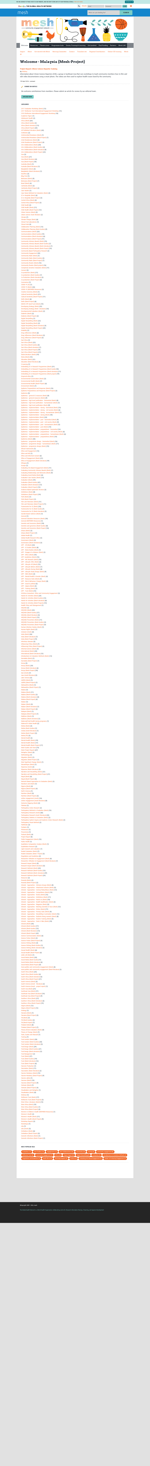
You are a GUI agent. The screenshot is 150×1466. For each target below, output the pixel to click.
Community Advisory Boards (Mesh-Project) (35, 248)
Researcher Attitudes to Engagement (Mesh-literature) (38, 861)
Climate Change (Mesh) (28, 219)
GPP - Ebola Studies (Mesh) (29, 550)
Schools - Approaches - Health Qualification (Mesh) (37, 902)
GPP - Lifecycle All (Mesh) (29, 564)
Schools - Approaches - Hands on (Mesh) (34, 899)
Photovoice (24, 829)
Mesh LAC (122, 45)
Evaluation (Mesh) (26, 480)
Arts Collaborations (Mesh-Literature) (32, 149)
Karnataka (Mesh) (26, 658)
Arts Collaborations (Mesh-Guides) (32, 147)
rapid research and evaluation (30, 849)
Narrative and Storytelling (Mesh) (31, 772)
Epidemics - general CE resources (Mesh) (34, 395)
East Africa (24, 340)
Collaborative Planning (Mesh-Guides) (33, 229)
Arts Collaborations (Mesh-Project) (32, 152)
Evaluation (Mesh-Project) (29, 487)
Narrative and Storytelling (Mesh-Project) (34, 774)
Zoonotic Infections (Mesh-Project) (32, 1138)
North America (25, 791)
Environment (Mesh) (27, 386)
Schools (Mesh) (26, 924)
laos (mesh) (25, 673)
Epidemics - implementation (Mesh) (32, 417)
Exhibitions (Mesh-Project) (29, 494)
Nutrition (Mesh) (26, 793)
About (30, 51)
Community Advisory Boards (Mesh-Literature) (35, 246)
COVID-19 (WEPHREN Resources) (31, 289)
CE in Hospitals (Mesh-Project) (30, 198)
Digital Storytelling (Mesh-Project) (31, 328)
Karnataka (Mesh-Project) (29, 661)
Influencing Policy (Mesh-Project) (31, 646)
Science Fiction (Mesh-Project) (30, 940)
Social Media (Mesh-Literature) (30, 962)
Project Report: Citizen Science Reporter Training (38, 69)
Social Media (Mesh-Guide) (29, 960)
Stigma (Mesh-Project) (28, 1008)
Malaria (23, 690)
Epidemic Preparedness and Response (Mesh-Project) (38, 391)
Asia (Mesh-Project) (27, 162)
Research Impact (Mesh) (28, 863)
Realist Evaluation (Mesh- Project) (31, 854)
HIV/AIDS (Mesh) (26, 610)
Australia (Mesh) (26, 164)
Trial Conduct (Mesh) (27, 1039)
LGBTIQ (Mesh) (25, 680)
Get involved (92, 45)
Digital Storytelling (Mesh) (29, 321)
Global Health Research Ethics (30, 538)
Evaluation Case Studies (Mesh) (31, 477)
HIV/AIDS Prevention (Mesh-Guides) (32, 622)
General (23, 516)
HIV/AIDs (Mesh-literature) (29, 615)
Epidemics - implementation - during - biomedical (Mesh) (39, 407)
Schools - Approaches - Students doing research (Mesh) (38, 916)
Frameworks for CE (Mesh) (29, 506)
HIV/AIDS (24, 608)
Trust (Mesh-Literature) (28, 1061)
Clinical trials (25, 224)
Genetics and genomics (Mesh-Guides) (33, 526)
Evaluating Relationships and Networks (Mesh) (36, 473)
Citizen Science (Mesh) (28, 212)
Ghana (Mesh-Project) (28, 533)
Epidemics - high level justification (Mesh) (34, 405)
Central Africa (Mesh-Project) (30, 203)
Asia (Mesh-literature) (28, 159)
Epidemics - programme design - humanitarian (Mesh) (38, 444)
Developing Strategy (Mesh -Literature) (33, 309)
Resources (34, 45)
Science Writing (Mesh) (28, 943)
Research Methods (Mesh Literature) (32, 873)
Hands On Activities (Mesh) (29, 596)
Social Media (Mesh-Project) (30, 965)
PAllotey (24, 71)
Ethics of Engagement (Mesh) (30, 458)
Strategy (23, 1010)
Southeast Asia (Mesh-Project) (30, 996)
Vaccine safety (25, 1078)
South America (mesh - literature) (31, 984)
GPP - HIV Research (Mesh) (29, 559)
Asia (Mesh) (25, 157)
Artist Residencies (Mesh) (29, 140)
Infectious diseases (27, 641)
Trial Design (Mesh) (27, 1047)
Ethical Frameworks (27, 449)
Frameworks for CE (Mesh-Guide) (31, 509)
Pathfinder (24, 825)
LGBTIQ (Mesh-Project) (28, 682)
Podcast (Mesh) (26, 834)
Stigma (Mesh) (25, 1006)
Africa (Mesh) (25, 121)
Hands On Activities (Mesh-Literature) (33, 600)
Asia (22, 154)
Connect (23, 270)
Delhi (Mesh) (25, 299)
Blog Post (24, 176)
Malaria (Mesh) (25, 692)
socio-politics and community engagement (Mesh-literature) (40, 969)
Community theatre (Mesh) (29, 263)
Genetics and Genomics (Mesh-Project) (33, 528)
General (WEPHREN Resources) (31, 521)
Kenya (23, 663)
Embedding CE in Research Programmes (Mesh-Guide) (38, 369)
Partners (113, 45)
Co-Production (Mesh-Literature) (31, 277)
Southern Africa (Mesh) (28, 998)
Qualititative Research (28, 846)
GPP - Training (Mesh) (28, 588)
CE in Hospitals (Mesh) (28, 195)
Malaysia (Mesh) (26, 711)
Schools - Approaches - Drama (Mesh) (33, 895)
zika (22, 1126)
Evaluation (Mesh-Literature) (30, 485)
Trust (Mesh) (25, 1056)
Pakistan (23, 805)
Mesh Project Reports (28, 750)
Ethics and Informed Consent (30, 456)
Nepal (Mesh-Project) (27, 779)
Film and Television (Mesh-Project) (32, 504)
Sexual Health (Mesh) (28, 950)
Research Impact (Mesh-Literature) (32, 866)
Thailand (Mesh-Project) (28, 1027)
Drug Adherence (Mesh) (28, 333)
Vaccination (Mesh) (27, 1068)
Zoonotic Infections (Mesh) (29, 1136)
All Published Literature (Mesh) (31, 130)
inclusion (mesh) (26, 632)
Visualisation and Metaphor (29, 1090)
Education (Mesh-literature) (29, 362)
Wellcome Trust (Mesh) (28, 1097)
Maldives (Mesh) (26, 716)
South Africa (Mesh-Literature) (30, 977)
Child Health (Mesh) (27, 207)
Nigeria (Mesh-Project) (28, 788)
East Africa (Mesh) (26, 342)
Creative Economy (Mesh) (29, 292)
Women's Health (26, 1114)
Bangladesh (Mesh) (27, 169)
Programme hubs (58, 45)
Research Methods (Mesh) (29, 868)
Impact (22, 51)
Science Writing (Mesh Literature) (31, 948)
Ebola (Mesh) (25, 357)
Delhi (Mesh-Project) (27, 301)
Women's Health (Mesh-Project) (31, 1119)
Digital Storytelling (27, 318)
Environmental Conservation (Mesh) (32, 378)
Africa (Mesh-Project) (27, 128)
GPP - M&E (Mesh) (27, 574)
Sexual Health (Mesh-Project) (30, 952)
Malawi (23, 702)
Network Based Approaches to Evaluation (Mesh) (36, 781)
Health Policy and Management (31, 605)
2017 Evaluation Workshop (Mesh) (32, 108)
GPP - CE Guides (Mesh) (28, 547)
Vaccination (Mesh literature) (30, 1071)
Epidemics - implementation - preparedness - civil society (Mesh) (41, 432)
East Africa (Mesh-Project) (29, 350)
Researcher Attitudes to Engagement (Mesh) (35, 858)
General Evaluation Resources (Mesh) (33, 518)
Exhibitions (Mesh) (27, 492)
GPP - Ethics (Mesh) (27, 555)
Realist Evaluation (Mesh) (29, 851)
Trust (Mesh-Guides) (27, 1059)
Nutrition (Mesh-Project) (28, 796)
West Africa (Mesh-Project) (29, 1109)
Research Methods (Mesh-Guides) (31, 870)
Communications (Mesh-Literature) (32, 236)
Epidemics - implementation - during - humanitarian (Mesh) (40, 412)
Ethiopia (23, 463)
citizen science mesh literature (30, 215)
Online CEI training (114, 51)
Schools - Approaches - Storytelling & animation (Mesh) (38, 914)
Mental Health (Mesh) (28, 740)
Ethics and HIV (25, 453)
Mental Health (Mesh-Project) (30, 745)
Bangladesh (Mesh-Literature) (30, 171)
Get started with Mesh (42, 51)
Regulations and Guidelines (30, 856)
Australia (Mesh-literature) (29, 166)
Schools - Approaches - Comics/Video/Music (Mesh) (37, 890)
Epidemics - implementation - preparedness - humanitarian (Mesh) (42, 434)
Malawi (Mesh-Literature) (29, 706)
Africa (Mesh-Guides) (27, 123)
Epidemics (24, 393)
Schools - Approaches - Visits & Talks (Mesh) (35, 921)
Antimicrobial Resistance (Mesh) (31, 135)
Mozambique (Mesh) (27, 764)
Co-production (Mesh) (28, 272)
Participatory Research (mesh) (30, 813)
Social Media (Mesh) (27, 957)
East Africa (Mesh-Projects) (29, 352)
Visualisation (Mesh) (27, 1092)
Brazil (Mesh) (25, 183)
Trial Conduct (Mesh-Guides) (30, 1042)
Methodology (25, 755)
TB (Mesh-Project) (26, 1022)
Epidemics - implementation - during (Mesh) (35, 415)
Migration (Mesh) (26, 757)
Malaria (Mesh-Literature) (29, 697)
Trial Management (27, 1054)
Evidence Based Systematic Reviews (32, 490)
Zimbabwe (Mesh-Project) (29, 1133)
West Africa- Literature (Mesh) (30, 1102)
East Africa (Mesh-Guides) (29, 345)
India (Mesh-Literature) (28, 637)
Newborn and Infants (28, 784)
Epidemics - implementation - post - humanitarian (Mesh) (39, 424)
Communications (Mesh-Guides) (31, 234)
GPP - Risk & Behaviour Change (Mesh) (33, 581)
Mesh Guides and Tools (28, 747)
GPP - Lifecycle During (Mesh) (30, 569)
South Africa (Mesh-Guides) (29, 974)
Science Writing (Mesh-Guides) (31, 945)
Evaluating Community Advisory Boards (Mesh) (36, 470)
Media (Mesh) (25, 726)
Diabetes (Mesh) (26, 313)
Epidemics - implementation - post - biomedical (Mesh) (38, 419)
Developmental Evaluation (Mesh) (32, 311)
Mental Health (25, 738)
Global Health (25, 535)
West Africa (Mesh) (27, 1104)
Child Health (25, 205)
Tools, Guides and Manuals (29, 1034)
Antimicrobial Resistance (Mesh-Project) (33, 137)
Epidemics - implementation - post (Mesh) (34, 427)
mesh (23, 12)
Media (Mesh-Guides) (28, 728)
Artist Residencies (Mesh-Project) (31, 142)
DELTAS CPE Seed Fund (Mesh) (30, 304)
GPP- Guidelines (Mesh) (28, 557)
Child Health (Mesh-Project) (29, 210)
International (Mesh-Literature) (30, 653)
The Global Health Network (35, 6)
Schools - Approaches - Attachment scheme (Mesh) (37, 887)
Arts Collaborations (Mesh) (29, 145)
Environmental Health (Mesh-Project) (33, 383)
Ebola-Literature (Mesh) (28, 354)
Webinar (23, 1095)
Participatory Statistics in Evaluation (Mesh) (34, 817)
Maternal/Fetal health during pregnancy (34, 721)
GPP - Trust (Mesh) (27, 591)
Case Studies (25, 190)
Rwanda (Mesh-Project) (28, 882)
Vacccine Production (27, 1066)
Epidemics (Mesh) (26, 439)
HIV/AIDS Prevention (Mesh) (30, 620)
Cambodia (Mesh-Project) (29, 188)
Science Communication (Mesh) (31, 936)
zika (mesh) (24, 1128)
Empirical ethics (26, 376)
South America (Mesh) (28, 981)
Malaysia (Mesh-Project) (28, 714)
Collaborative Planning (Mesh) (30, 227)
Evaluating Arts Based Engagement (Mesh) (34, 468)
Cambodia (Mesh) (26, 186)
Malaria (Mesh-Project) (28, 699)
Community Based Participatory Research (34, 251)
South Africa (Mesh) (27, 972)
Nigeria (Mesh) (25, 786)
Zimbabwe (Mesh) (27, 1131)
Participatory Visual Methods (30, 822)
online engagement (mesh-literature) (33, 800)
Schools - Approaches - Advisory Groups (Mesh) (36, 885)
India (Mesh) (25, 634)
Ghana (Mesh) (25, 530)
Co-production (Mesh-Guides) (30, 275)
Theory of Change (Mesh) (29, 1032)
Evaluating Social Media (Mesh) (31, 475)
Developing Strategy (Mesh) (30, 306)
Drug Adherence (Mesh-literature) (32, 335)
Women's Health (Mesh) (29, 1116)
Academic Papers (26, 116)
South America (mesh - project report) (33, 986)
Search (126, 12)
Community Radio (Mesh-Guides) (31, 258)
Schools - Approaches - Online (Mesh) (33, 909)
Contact (72, 51)
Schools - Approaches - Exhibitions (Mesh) (34, 897)
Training (23, 1037)
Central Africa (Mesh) (27, 200)
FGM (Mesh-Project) (27, 499)
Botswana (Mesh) (26, 178)
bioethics (24, 174)
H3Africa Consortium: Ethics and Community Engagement (39, 593)
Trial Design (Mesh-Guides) (29, 1049)
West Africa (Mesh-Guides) (29, 1107)
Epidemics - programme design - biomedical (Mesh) (37, 441)
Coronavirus (24, 282)
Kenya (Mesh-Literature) (28, 668)
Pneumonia (24, 832)
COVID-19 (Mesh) (26, 287)
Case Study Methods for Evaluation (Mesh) (34, 193)
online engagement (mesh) (30, 798)
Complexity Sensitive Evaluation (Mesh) (33, 268)
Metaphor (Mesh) (26, 752)
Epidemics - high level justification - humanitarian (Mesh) (39, 403)
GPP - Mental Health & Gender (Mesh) (33, 576)
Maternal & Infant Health (29, 723)
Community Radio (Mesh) (29, 256)
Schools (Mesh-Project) (28, 933)
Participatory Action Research (30, 808)
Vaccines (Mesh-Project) (28, 1083)
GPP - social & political (28, 584)
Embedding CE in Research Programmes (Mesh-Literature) (39, 371)
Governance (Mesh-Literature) (30, 543)
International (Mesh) (27, 651)
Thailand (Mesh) (26, 1025)
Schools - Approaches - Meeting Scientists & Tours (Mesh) (39, 907)
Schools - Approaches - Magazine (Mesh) (34, 904)
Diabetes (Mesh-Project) (28, 316)
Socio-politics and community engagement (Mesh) (37, 967)
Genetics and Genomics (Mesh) (31, 523)
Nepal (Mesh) (25, 776)
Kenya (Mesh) (25, 665)
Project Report (25, 837)
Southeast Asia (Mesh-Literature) (31, 993)
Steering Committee (59, 51)
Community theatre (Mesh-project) (32, 265)
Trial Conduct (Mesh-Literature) (30, 1044)
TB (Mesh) (24, 1018)
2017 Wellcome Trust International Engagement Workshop (40, 111)
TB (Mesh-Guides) (26, 1020)
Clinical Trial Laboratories (29, 222)
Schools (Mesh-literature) (29, 931)
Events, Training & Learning (75, 45)
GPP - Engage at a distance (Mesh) (32, 552)
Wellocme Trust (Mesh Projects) (31, 1100)
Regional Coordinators (97, 51)
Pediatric (24, 827)
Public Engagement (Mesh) (29, 839)
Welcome (24, 45)
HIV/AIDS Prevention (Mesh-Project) (32, 625)
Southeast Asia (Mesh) (28, 991)
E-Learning (24, 364)
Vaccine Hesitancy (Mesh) (29, 1073)
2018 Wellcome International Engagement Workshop (38, 113)
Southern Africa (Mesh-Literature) (31, 1001)
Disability (24, 330)
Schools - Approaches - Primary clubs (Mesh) (35, 912)
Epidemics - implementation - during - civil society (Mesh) (39, 410)
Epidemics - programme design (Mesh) (33, 446)
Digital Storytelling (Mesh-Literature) (32, 325)
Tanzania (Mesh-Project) (28, 1015)
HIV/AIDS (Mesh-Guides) (28, 612)
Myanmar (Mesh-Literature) (29, 769)
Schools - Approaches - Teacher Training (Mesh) (36, 919)
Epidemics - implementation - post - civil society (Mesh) (39, 422)
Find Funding (103, 45)
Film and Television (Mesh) (29, 502)
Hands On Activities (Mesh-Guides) (32, 598)
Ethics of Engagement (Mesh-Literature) (33, 461)
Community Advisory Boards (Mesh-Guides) (35, 243)
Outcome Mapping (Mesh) (29, 803)
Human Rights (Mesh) (28, 629)
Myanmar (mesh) (26, 767)
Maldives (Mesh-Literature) (29, 719)
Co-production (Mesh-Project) (30, 280)
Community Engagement (29, 253)
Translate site (82, 51)
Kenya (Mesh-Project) (28, 670)
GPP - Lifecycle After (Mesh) (30, 562)
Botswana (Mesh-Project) (29, 181)
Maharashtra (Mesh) (27, 685)
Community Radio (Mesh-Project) (31, 260)
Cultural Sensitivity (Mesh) (29, 294)
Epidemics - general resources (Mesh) (33, 398)
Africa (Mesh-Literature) (28, 125)
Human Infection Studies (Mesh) (31, 627)
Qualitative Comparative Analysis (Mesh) (34, 844)
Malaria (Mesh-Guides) (28, 694)
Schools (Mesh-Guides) (28, 926)
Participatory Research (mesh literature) (33, 815)
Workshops (24, 1124)
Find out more (78, 1)
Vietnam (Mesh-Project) (29, 1087)
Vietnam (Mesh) (26, 1085)
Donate (84, 6)
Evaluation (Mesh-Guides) (29, 482)
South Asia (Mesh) (27, 989)
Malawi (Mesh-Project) (28, 709)
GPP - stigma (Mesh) (27, 586)
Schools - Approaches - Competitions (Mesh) (35, 892)
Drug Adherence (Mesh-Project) (31, 338)
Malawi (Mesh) (25, 704)
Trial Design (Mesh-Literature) (30, 1051)
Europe (23, 465)
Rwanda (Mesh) (26, 880)
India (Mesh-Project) (27, 639)
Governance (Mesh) (27, 540)
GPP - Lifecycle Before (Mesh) (30, 567)
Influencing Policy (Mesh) (29, 644)
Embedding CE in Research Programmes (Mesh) (36, 366)
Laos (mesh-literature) (28, 675)
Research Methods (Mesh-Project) (31, 875)
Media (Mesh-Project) (28, 733)
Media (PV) (24, 735)
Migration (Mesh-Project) (29, 760)
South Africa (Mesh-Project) (29, 979)
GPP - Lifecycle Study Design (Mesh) (32, 571)
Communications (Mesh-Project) (31, 239)
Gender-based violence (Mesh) (31, 514)
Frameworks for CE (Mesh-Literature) (32, 511)
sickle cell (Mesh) (26, 955)
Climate (23, 217)
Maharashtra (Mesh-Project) (29, 687)
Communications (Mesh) (28, 231)
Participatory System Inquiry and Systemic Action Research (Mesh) (42, 820)
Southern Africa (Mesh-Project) (31, 1003)
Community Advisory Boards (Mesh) (32, 241)
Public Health (25, 841)
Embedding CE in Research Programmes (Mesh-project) (38, 374)
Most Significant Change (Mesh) (31, 762)
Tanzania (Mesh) (26, 1013)
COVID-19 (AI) (25, 284)
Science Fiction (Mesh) (28, 938)
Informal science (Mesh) (29, 649)
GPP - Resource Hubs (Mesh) (30, 579)
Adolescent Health (27, 118)
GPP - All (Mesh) (26, 545)
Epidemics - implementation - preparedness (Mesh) (37, 436)
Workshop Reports (27, 1121)
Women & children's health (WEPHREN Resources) (37, 1112)
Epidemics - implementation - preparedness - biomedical (39, 429)
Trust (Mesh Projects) (27, 1063)
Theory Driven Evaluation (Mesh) (31, 1030)
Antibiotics (24, 133)
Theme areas (44, 45)
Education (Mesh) (26, 359)
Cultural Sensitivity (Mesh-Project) (31, 297)
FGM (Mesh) (25, 497)
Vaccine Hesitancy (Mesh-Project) (31, 1075)
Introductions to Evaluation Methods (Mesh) (35, 656)
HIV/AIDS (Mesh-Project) (28, 617)
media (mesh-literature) (28, 731)
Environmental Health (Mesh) (30, 381)
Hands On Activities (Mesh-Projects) (32, 603)
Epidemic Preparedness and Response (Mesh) (35, 388)
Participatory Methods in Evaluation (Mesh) (34, 810)
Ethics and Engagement (28, 451)
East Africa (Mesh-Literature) (30, 347)
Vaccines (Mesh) (26, 1080)
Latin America (25, 678)
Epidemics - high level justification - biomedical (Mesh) (38, 400)
